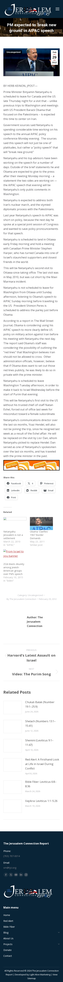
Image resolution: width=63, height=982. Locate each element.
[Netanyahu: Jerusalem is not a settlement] (15, 523)
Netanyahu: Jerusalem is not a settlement (13, 535)
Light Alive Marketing (40, 974)
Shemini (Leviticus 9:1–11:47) (39, 743)
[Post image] (12, 707)
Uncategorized (13, 52)
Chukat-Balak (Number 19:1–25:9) (39, 704)
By (21, 599)
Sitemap (31, 978)
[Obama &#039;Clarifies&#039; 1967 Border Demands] (41, 523)
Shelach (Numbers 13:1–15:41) (40, 723)
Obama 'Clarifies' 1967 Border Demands (39, 535)
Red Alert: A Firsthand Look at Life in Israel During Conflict (42, 764)
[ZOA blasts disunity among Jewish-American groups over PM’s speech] (15, 555)
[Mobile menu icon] (57, 9)
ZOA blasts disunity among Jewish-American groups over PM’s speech (13, 569)
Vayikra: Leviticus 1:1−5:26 (41, 801)
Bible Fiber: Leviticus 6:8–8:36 (40, 784)
